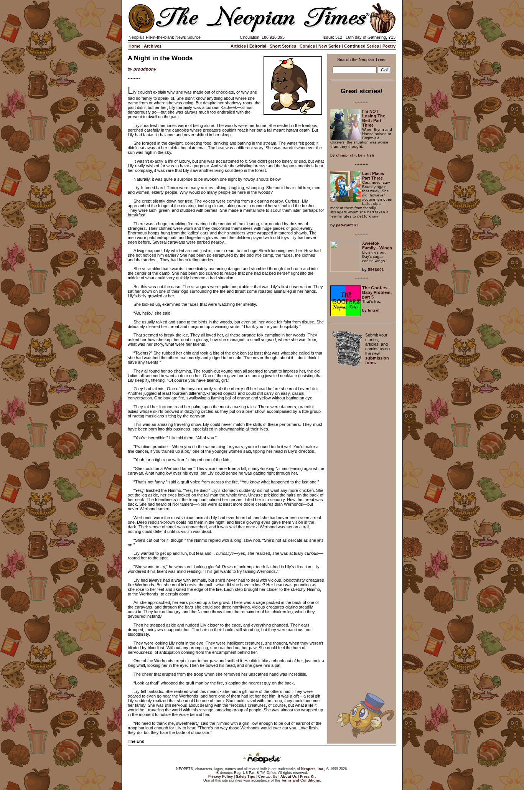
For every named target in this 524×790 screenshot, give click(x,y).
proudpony (144, 69)
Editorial (257, 46)
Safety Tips (245, 776)
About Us (288, 776)
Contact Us (267, 776)
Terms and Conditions (300, 780)
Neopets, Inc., (313, 769)
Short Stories (283, 46)
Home (134, 46)
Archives (152, 46)
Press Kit (308, 776)
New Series (329, 46)
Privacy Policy (220, 776)
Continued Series (361, 46)
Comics (307, 46)
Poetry (388, 46)
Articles (238, 46)
